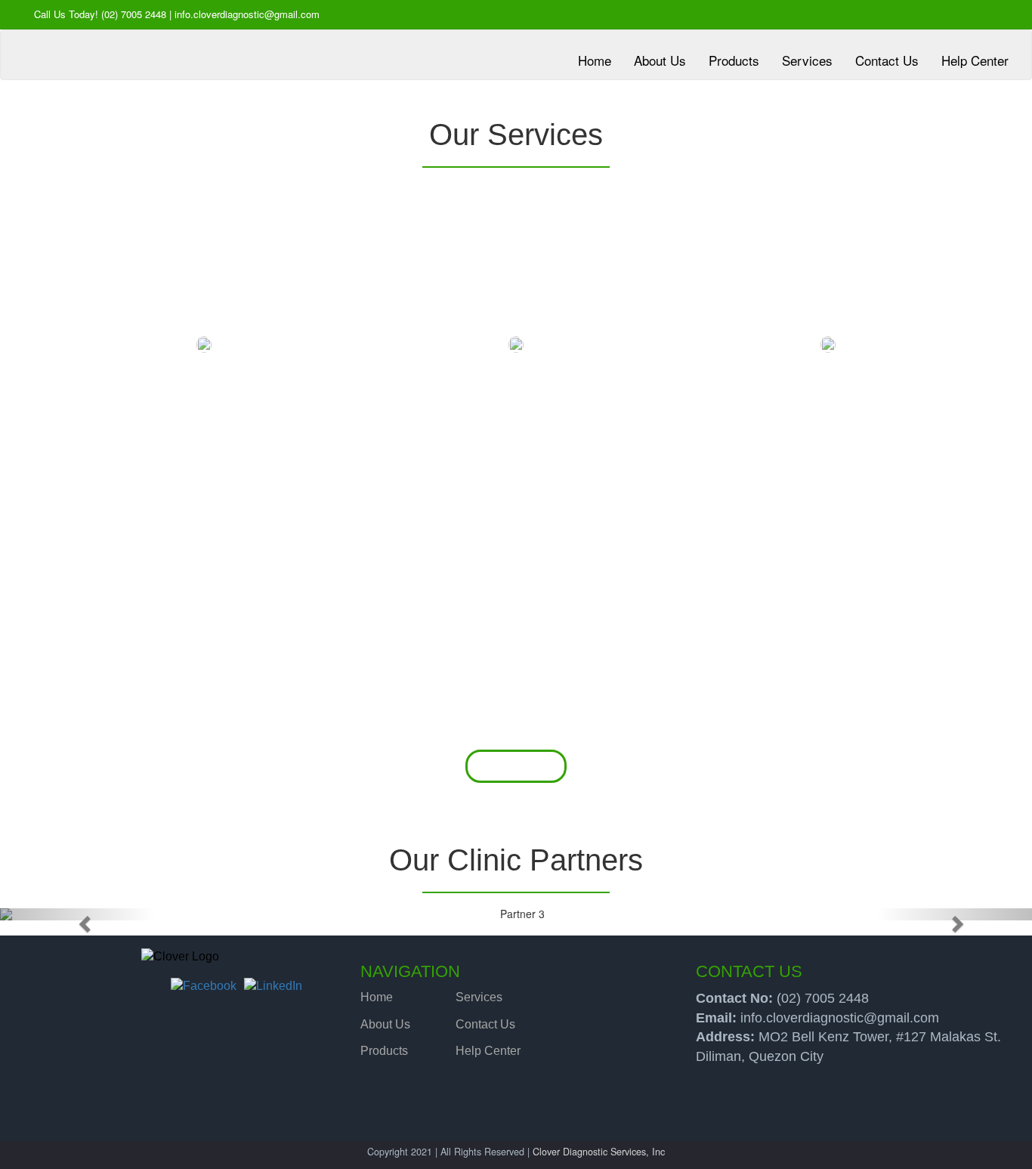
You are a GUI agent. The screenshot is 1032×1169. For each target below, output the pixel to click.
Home (376, 997)
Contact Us (485, 1024)
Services (479, 997)
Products (384, 1050)
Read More (516, 766)
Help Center (488, 1050)
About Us (385, 1024)
